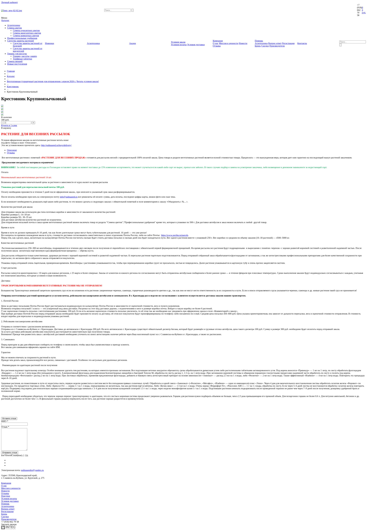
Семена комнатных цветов (26, 35)
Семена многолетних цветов (27, 33)
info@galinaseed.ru (69, 197)
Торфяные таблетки (22, 59)
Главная (11, 71)
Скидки (265, 46)
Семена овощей (15, 61)
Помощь (5, 504)
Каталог (11, 76)
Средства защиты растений (20, 41)
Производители (277, 46)
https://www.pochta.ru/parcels (174, 235)
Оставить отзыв (9, 418)
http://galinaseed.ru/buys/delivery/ (56, 145)
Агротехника (13, 25)
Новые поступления (17, 64)
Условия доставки (196, 44)
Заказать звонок (9, 524)
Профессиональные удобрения (22, 38)
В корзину (6, 128)
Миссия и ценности (228, 43)
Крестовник (13, 86)
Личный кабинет (9, 2)
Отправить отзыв (9, 453)
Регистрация (288, 43)
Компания (6, 483)
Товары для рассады (17, 53)
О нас (215, 43)
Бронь (258, 46)
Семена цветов (14, 28)
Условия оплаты (179, 44)
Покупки (5, 496)
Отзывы (217, 46)
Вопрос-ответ (275, 43)
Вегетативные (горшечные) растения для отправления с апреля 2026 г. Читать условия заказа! (53, 81)
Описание (12, 150)
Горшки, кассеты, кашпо (25, 56)
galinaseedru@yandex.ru (32, 470)
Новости (243, 43)
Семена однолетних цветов (26, 30)
